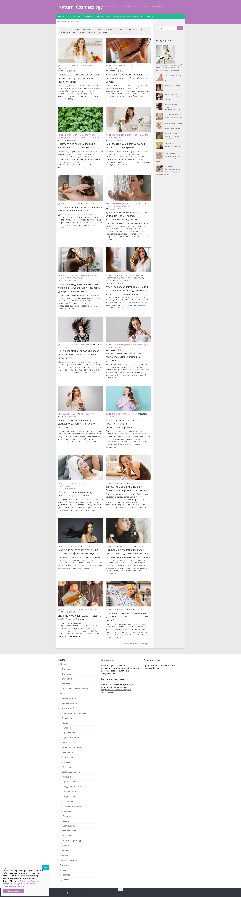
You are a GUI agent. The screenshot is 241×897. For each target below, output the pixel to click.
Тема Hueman (83, 893)
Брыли (66, 821)
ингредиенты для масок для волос (76, 135)
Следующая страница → (137, 643)
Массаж (65, 845)
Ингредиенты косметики (71, 137)
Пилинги (65, 850)
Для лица (140, 203)
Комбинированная (72, 747)
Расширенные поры (72, 806)
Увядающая (69, 752)
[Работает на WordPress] (67, 893)
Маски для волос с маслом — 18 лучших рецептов (172, 136)
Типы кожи (66, 718)
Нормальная (69, 742)
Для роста (90, 275)
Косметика (66, 835)
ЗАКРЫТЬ (45, 867)
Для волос (63, 65)
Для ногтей (88, 483)
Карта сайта (107, 660)
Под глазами (69, 796)
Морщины (68, 777)
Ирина (72, 71)
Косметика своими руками (74, 688)
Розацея (67, 816)
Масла (71, 16)
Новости (126, 16)
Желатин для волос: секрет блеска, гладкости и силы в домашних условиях (125, 357)
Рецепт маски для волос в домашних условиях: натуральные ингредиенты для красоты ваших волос (79, 288)
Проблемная (69, 732)
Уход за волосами (102, 16)
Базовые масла (68, 698)
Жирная (67, 728)
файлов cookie (25, 875)
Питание (117, 16)
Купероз (67, 811)
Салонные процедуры (72, 840)
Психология (138, 16)
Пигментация (69, 791)
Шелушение (69, 826)
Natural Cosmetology (80, 7)
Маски (61, 16)
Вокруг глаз (68, 757)
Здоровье (150, 16)
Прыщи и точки (70, 781)
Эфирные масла (69, 703)
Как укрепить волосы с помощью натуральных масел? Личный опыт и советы (127, 78)
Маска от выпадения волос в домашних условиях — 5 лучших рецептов (76, 423)
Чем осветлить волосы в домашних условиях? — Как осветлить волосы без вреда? (128, 616)
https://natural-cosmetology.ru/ (116, 689)
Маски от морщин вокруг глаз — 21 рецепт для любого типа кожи (174, 107)
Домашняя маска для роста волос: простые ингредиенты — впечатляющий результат (125, 423)
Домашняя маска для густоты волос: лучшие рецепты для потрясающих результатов (79, 354)
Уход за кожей (84, 16)
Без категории (113, 203)
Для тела (65, 683)
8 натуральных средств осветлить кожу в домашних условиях (173, 126)
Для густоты (77, 275)
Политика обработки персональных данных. (21, 882)
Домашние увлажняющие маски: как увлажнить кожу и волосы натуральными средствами (127, 216)
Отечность (68, 801)
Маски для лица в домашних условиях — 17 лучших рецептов (173, 146)
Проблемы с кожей (70, 772)
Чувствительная (71, 737)
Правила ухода (68, 830)
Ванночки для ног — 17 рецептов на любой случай (173, 96)
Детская (67, 767)
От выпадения (121, 206)
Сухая (65, 723)
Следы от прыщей (72, 786)
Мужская (67, 762)
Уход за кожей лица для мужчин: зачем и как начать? (173, 77)
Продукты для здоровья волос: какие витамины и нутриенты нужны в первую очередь (79, 78)
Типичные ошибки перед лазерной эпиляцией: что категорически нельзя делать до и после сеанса (169, 67)
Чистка (64, 855)
